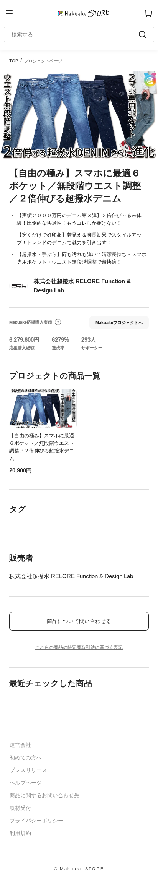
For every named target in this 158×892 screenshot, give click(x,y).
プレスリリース (28, 770)
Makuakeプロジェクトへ (119, 322)
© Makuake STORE (79, 868)
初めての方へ (26, 757)
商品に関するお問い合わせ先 (44, 795)
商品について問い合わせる (79, 621)
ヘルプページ (26, 783)
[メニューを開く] (9, 13)
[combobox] (75, 34)
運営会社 (20, 745)
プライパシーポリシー (36, 820)
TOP (13, 60)
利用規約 (20, 833)
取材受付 (20, 808)
